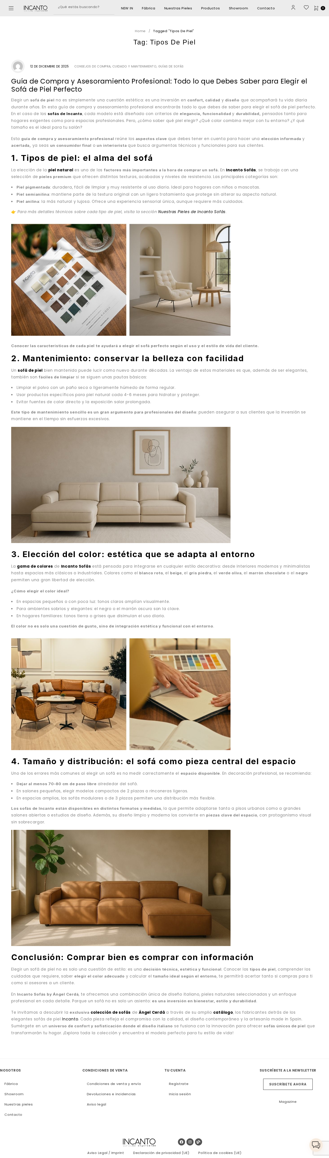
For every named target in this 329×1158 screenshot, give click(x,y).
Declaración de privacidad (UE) (161, 1152)
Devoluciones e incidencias (111, 1094)
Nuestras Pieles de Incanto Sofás (192, 211)
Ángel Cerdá (152, 1012)
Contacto (266, 8)
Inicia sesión (180, 1094)
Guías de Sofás (171, 66)
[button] (11, 8)
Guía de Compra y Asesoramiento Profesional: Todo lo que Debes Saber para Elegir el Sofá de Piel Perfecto (159, 85)
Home (140, 31)
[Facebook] (181, 1141)
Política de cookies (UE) (219, 1152)
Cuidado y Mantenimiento (134, 66)
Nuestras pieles (18, 1104)
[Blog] (198, 1141)
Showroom (238, 8)
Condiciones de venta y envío (114, 1083)
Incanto (70, 1019)
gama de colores (35, 566)
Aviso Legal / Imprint (105, 1152)
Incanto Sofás (241, 170)
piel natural (60, 170)
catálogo (223, 1012)
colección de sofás (111, 1012)
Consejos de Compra (92, 66)
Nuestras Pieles (178, 8)
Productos (210, 8)
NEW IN (127, 8)
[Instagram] (190, 1141)
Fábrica (148, 8)
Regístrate (179, 1083)
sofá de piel (30, 370)
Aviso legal (96, 1104)
